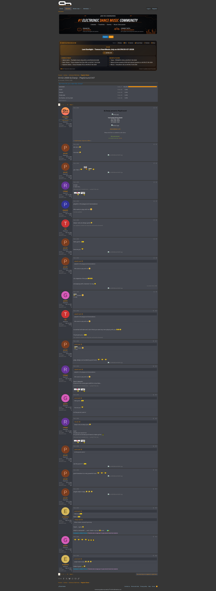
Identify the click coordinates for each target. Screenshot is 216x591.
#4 (156, 182)
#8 (156, 258)
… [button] (65, 104)
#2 (156, 144)
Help (149, 586)
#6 (156, 220)
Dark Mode (62, 586)
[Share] (154, 108)
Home (61, 8)
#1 (156, 108)
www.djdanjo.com (115, 129)
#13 (156, 394)
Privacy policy (143, 586)
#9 (156, 292)
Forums (68, 8)
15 (67, 104)
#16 (156, 470)
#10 (156, 310)
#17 (156, 489)
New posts (61, 11)
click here (120, 138)
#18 (156, 508)
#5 (156, 201)
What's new (76, 8)
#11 (156, 341)
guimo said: (77, 344)
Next (71, 104)
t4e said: (76, 422)
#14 (156, 418)
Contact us (127, 586)
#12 (156, 366)
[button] (81, 8)
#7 (156, 239)
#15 (156, 446)
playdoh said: (77, 261)
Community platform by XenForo (108, 589)
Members (86, 8)
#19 (156, 536)
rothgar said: (77, 519)
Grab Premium (78, 140)
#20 (156, 555)
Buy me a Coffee (86, 140)
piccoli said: (77, 398)
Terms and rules (135, 586)
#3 (156, 163)
